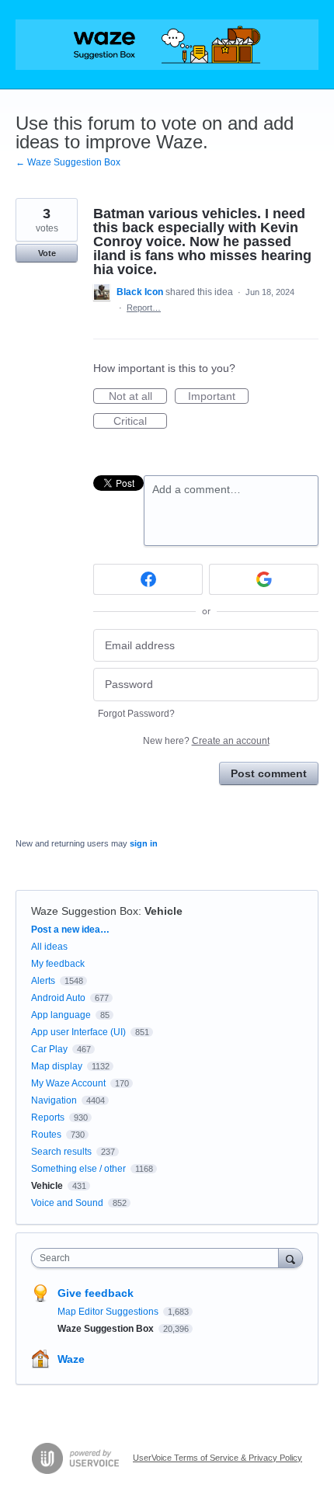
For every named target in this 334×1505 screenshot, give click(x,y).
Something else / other (78, 1168)
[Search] (290, 1257)
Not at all (138, 397)
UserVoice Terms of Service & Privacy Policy (217, 1457)
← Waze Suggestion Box (68, 162)
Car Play (49, 1049)
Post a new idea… (70, 929)
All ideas (49, 946)
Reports (47, 1117)
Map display (56, 1066)
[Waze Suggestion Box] (167, 44)
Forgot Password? (136, 713)
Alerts (43, 980)
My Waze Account (68, 1083)
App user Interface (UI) (78, 1032)
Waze (71, 1359)
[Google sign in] (263, 579)
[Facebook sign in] (148, 579)
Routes (46, 1134)
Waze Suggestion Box (84, 911)
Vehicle (163, 911)
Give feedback (95, 1293)
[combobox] (158, 1258)
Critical (140, 422)
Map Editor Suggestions (109, 1311)
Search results (61, 1151)
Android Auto (58, 997)
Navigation (54, 1100)
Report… (144, 307)
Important (218, 397)
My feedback (58, 963)
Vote (47, 253)
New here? (206, 740)
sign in (144, 843)
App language (61, 1015)
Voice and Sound (67, 1202)
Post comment (269, 773)
